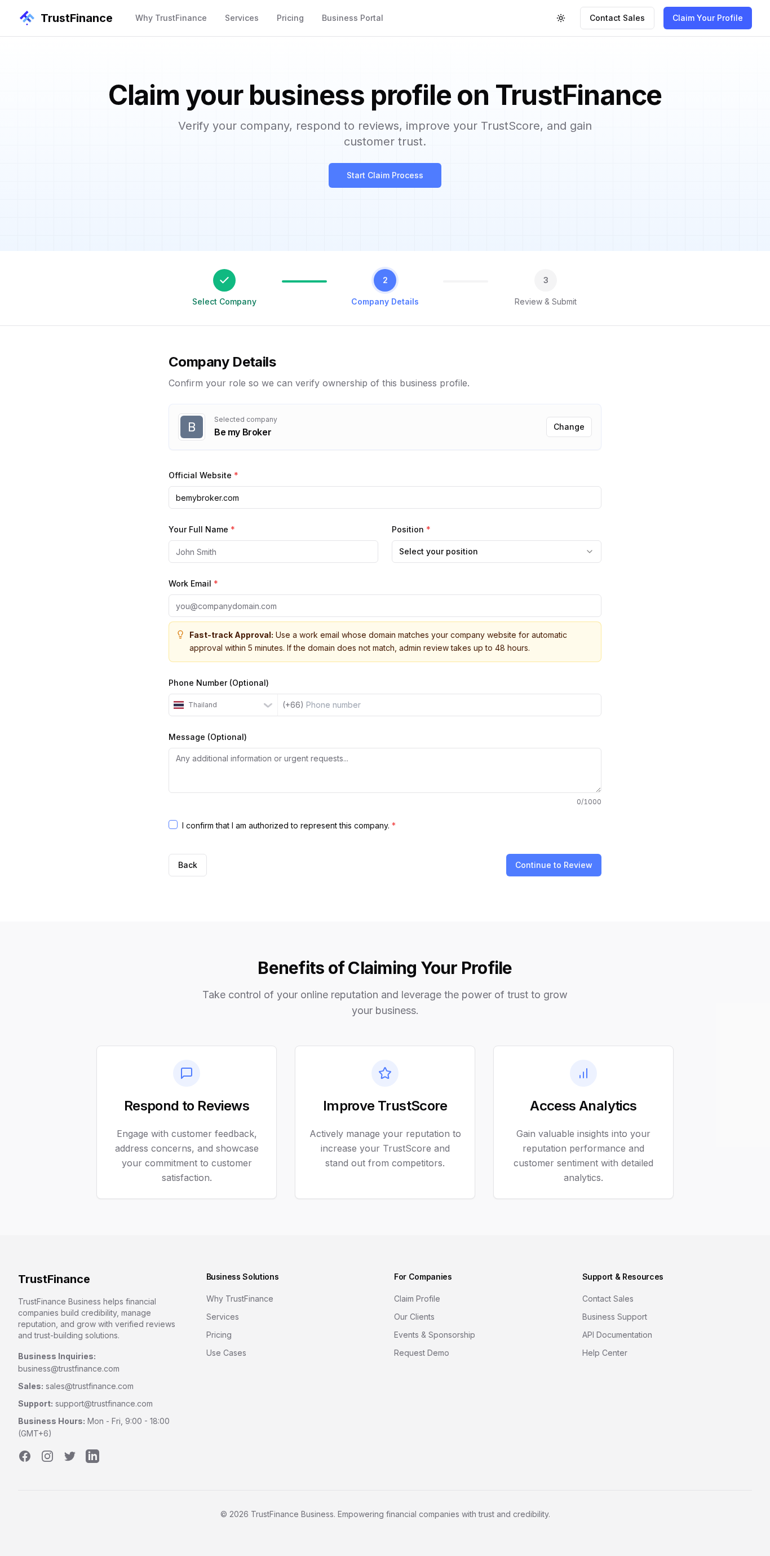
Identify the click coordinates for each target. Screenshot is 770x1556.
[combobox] (496, 551)
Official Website (203, 475)
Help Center (604, 1352)
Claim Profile (417, 1298)
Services (242, 18)
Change (569, 426)
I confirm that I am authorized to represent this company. (289, 825)
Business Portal (352, 18)
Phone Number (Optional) (219, 682)
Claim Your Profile (707, 18)
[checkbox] (173, 824)
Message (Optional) (208, 737)
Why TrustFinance (171, 18)
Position (411, 529)
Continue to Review (553, 865)
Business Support (614, 1316)
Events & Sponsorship (434, 1334)
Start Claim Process (385, 175)
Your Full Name (202, 529)
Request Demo (421, 1352)
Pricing (290, 18)
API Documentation (617, 1334)
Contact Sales (617, 18)
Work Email (193, 583)
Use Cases (226, 1352)
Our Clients (414, 1316)
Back (187, 865)
